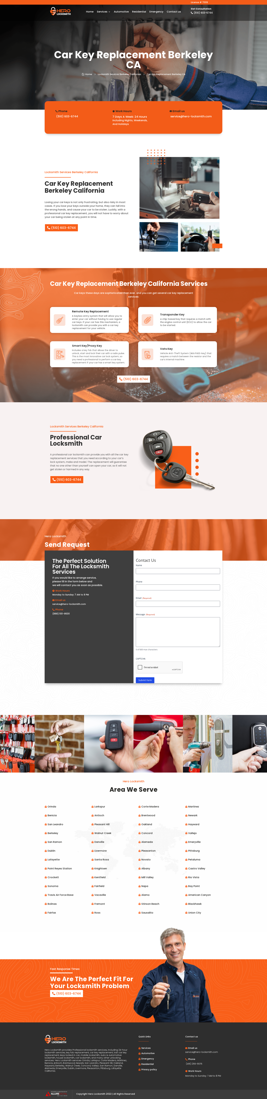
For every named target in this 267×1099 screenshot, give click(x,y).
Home (89, 12)
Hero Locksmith (96, 1093)
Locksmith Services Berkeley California (119, 74)
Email (143, 598)
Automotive (121, 12)
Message (145, 614)
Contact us (174, 12)
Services (102, 12)
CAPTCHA (140, 658)
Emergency (156, 12)
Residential (139, 12)
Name (139, 565)
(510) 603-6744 (63, 228)
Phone (139, 581)
